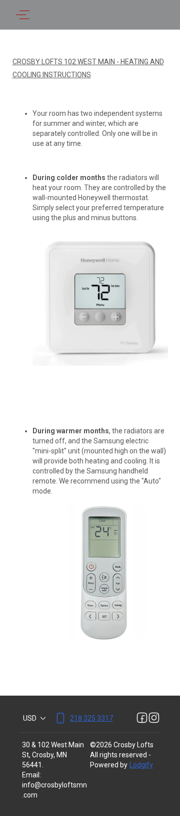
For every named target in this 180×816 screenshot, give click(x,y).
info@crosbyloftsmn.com (54, 790)
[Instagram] (154, 718)
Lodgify (141, 765)
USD (29, 718)
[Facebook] (142, 718)
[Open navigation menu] (23, 15)
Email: (31, 775)
